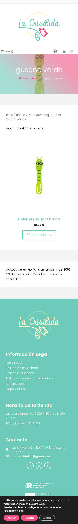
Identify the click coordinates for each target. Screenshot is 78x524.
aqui (21, 510)
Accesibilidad (15, 384)
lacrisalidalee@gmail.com (32, 456)
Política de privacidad (22, 368)
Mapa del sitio (16, 389)
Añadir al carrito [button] (39, 234)
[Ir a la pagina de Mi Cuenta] (55, 51)
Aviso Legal (14, 362)
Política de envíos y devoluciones (30, 378)
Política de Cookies (20, 373)
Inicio (24, 78)
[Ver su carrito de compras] (64, 51)
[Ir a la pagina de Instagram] (30, 465)
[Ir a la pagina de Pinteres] (47, 465)
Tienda (20, 115)
